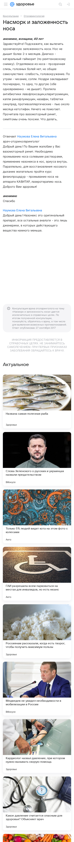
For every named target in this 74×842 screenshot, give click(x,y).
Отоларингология (34, 16)
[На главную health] (24, 4)
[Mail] (12, 4)
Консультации (11, 16)
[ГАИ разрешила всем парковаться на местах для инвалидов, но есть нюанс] (37, 574)
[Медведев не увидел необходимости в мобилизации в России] (37, 689)
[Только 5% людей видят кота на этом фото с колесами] (37, 516)
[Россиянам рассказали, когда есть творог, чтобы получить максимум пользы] (37, 631)
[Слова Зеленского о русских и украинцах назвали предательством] (37, 459)
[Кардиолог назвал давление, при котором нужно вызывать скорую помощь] (37, 746)
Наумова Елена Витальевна (36, 136)
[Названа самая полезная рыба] (37, 401)
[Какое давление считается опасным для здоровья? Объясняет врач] (37, 803)
